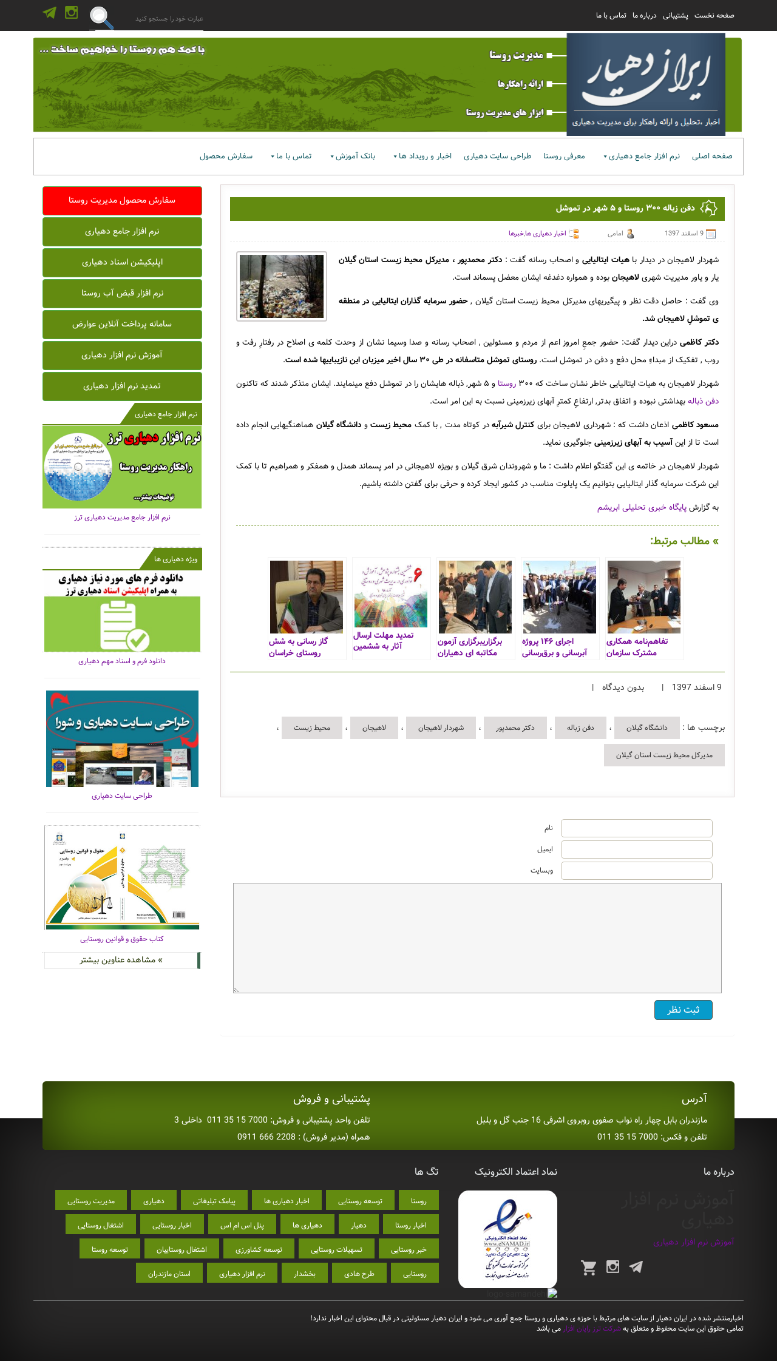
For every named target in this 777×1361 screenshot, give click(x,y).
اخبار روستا (411, 1225)
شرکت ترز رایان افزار (591, 1328)
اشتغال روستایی (101, 1225)
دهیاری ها (307, 1225)
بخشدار (305, 1274)
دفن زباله (580, 728)
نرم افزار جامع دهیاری (644, 156)
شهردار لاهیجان (441, 728)
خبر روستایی (409, 1249)
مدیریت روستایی (91, 1201)
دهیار (359, 1225)
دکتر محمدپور (515, 728)
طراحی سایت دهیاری (497, 156)
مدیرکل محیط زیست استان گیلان (664, 755)
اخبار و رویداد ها (425, 156)
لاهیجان (374, 728)
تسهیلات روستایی (336, 1249)
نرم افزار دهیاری (242, 1274)
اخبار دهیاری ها (545, 233)
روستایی (415, 1274)
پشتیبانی (675, 15)
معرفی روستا (564, 156)
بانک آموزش (355, 156)
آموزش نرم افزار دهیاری (122, 355)
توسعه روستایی (360, 1201)
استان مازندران (169, 1274)
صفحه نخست (714, 15)
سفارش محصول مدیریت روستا (122, 200)
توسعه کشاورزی (259, 1249)
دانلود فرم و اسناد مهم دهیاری (122, 661)
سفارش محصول (226, 156)
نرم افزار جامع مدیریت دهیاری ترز (122, 517)
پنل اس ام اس (242, 1225)
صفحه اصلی (712, 156)
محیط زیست (312, 728)
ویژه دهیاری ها (175, 559)
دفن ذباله (703, 401)
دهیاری (154, 1201)
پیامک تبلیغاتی (214, 1201)
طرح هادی (359, 1274)
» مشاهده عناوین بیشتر (121, 960)
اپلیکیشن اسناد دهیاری (122, 262)
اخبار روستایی (172, 1225)
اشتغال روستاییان (182, 1249)
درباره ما (645, 15)
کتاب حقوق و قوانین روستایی (122, 939)
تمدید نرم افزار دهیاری (122, 386)
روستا (507, 383)
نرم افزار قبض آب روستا (122, 293)
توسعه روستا (110, 1249)
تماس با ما (611, 15)
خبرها (516, 233)
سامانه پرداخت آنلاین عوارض (122, 324)
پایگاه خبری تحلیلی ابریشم (641, 507)
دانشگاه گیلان (647, 728)
